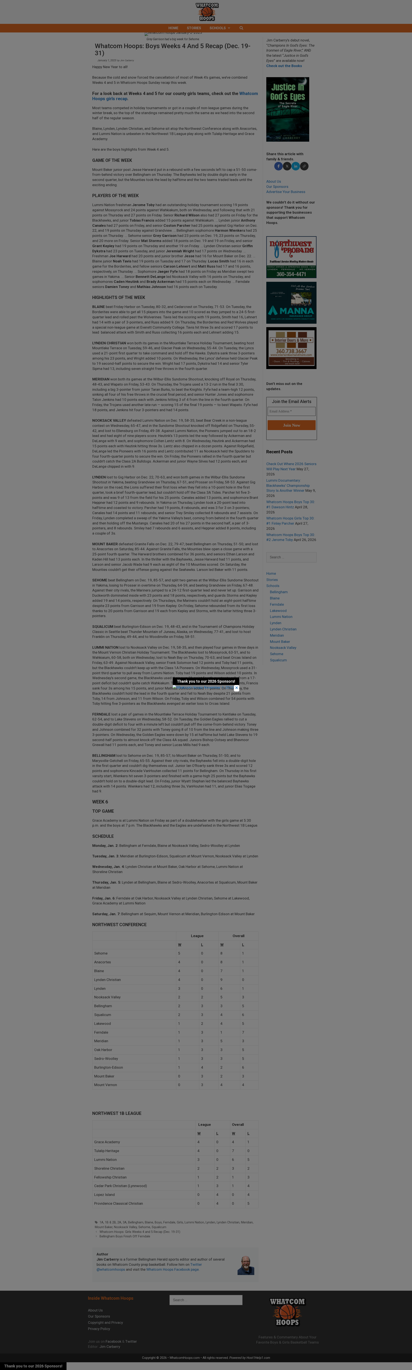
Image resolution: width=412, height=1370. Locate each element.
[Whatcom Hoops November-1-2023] (203, 687)
